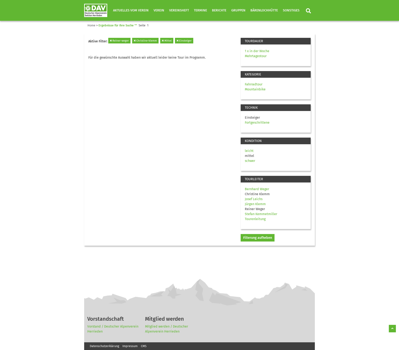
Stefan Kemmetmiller (261, 214)
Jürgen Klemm (255, 204)
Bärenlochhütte (264, 10)
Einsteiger (185, 40)
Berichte (219, 10)
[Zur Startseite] (95, 10)
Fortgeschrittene (257, 122)
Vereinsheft (179, 10)
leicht (249, 151)
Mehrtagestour (256, 56)
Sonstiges (291, 10)
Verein (159, 10)
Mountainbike (255, 89)
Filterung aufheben (257, 238)
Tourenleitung (255, 219)
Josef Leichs (253, 199)
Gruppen (238, 10)
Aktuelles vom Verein (131, 10)
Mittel (168, 40)
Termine (200, 10)
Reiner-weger (120, 40)
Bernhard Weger (257, 189)
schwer (250, 161)
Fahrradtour (253, 84)
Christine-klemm (146, 40)
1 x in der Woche (257, 51)
